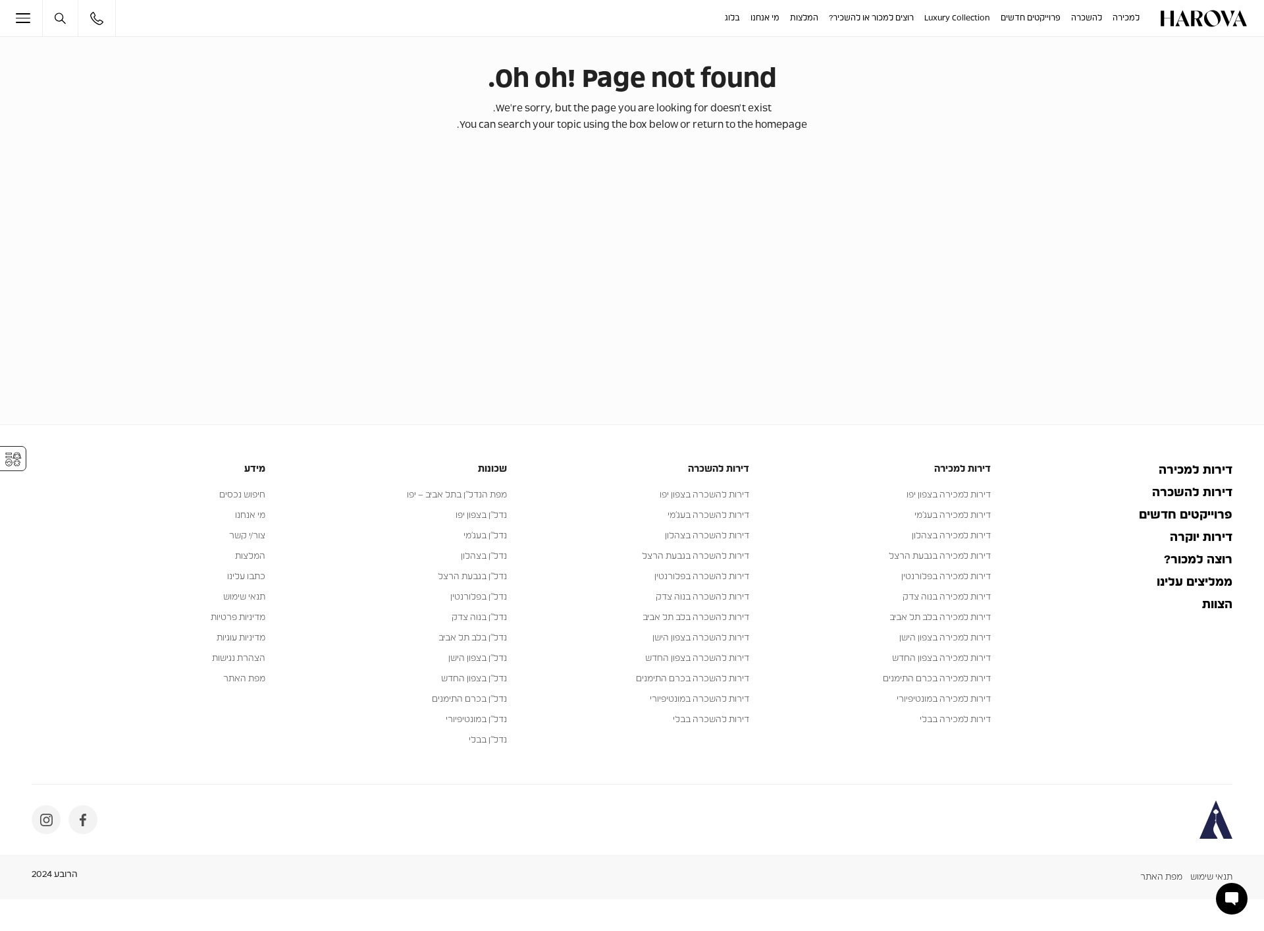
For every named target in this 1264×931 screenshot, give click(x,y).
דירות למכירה (1195, 470)
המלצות (804, 18)
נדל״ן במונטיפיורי (476, 720)
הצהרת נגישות (238, 658)
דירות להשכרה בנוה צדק (702, 597)
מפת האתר (244, 679)
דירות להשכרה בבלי (711, 720)
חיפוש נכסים (242, 495)
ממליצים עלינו (1194, 582)
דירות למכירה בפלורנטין (946, 577)
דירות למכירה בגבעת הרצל (940, 556)
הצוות (1217, 605)
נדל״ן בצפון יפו (481, 515)
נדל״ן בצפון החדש (474, 679)
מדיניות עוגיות (241, 638)
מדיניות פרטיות (238, 617)
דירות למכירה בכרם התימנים (937, 679)
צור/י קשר (247, 536)
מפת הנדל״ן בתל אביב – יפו (457, 495)
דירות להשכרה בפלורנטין (701, 577)
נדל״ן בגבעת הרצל (472, 577)
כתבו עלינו (246, 577)
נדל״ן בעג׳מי (485, 536)
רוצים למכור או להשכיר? (871, 18)
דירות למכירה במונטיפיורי (944, 699)
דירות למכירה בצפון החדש (941, 658)
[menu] (29, 18)
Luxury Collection (957, 18)
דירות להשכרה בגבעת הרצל (695, 556)
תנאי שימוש (244, 597)
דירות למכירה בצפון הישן (945, 638)
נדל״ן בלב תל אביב (472, 638)
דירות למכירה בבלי (955, 720)
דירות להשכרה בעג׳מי (708, 515)
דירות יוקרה (1201, 538)
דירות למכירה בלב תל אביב (940, 617)
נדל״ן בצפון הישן (477, 658)
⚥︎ (13, 459)
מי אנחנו (764, 18)
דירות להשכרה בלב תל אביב (696, 617)
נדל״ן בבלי (488, 740)
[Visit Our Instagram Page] (46, 819)
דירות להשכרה (1192, 493)
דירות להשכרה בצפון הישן (700, 638)
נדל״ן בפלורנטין (478, 597)
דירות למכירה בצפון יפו (949, 495)
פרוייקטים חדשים (1031, 18)
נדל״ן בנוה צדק (479, 617)
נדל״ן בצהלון (484, 556)
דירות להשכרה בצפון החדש (697, 658)
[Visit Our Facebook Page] (82, 819)
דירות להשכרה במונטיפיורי (699, 699)
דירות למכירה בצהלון (951, 536)
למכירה (1126, 18)
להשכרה (1086, 18)
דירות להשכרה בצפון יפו (704, 495)
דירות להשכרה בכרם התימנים (692, 679)
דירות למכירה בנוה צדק (947, 597)
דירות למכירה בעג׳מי (952, 515)
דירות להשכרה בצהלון (707, 536)
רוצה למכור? (1198, 560)
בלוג (732, 18)
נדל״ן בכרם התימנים (469, 699)
